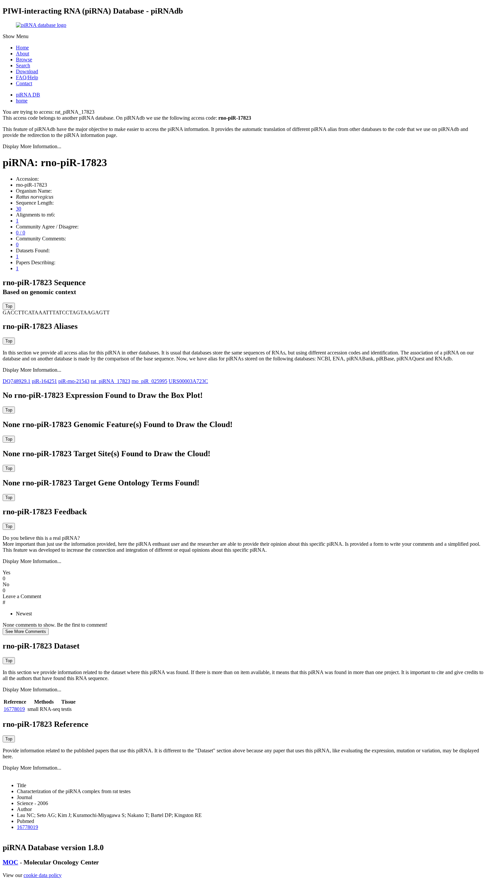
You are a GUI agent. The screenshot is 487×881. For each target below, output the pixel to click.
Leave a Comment (22, 596)
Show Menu (15, 36)
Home (22, 47)
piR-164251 (44, 381)
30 (18, 209)
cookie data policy (43, 875)
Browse (24, 59)
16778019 (14, 709)
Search (23, 65)
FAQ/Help (27, 77)
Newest (24, 613)
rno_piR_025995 (149, 381)
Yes (6, 572)
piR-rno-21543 (73, 381)
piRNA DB (28, 94)
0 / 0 (20, 232)
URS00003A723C (188, 381)
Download (27, 71)
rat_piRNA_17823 (110, 381)
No (6, 584)
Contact (24, 83)
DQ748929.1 (16, 381)
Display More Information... (32, 146)
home (21, 100)
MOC (10, 862)
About (22, 53)
